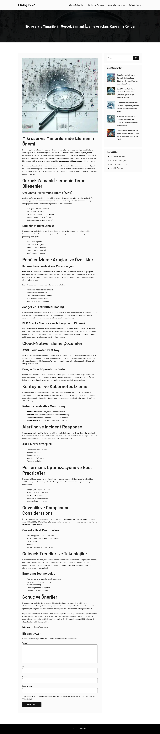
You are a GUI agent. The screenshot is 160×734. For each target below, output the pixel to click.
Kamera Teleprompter (41, 627)
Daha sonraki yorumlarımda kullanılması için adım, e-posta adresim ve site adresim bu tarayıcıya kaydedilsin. (59, 697)
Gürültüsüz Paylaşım (118, 160)
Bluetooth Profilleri (117, 156)
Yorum (25, 643)
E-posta (25, 676)
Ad (23, 666)
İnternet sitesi (27, 686)
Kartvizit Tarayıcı (116, 168)
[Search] (136, 58)
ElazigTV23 (26, 5)
